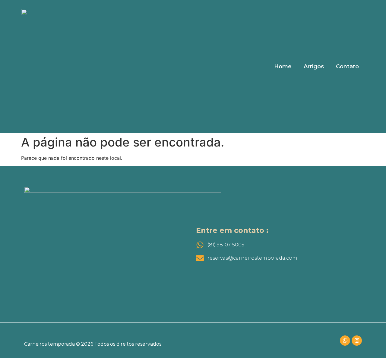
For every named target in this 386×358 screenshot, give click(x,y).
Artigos (314, 66)
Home (283, 66)
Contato (347, 66)
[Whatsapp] (345, 340)
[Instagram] (357, 340)
